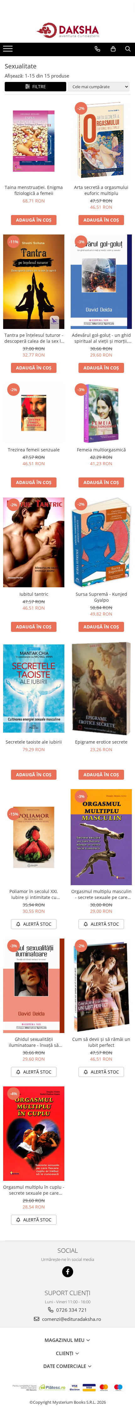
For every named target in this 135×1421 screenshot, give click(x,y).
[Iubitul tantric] (33, 542)
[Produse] (8, 50)
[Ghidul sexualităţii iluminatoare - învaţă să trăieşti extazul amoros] (33, 986)
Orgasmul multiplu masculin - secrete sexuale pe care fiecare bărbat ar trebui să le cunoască (101, 894)
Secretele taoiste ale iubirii (34, 742)
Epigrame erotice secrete (101, 742)
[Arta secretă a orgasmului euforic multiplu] (101, 141)
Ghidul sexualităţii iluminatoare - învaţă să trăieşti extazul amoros (34, 1042)
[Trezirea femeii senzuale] (33, 413)
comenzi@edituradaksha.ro (71, 1319)
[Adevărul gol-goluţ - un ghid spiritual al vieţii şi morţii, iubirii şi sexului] (101, 281)
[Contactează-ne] (97, 49)
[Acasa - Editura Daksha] (67, 30)
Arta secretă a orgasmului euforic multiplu (101, 190)
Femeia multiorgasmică (101, 450)
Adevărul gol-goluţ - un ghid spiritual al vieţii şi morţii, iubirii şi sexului (101, 338)
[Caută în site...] (128, 49)
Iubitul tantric (33, 594)
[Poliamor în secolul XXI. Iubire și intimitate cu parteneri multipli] (33, 837)
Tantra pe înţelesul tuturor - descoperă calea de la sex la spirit (33, 338)
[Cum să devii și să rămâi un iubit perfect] (101, 986)
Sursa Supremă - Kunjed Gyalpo (101, 597)
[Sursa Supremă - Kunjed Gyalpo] (101, 542)
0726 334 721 (71, 1310)
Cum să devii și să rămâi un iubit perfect (101, 1042)
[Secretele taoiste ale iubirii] (33, 688)
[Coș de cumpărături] (113, 49)
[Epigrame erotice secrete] (101, 688)
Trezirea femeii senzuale (34, 450)
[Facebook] (67, 1271)
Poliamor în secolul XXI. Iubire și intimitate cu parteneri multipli (33, 894)
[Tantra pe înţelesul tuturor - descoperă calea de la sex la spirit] (33, 281)
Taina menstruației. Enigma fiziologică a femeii (34, 190)
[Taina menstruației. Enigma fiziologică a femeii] (33, 141)
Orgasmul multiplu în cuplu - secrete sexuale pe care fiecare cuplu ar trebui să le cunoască (33, 1190)
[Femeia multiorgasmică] (101, 413)
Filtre (38, 86)
